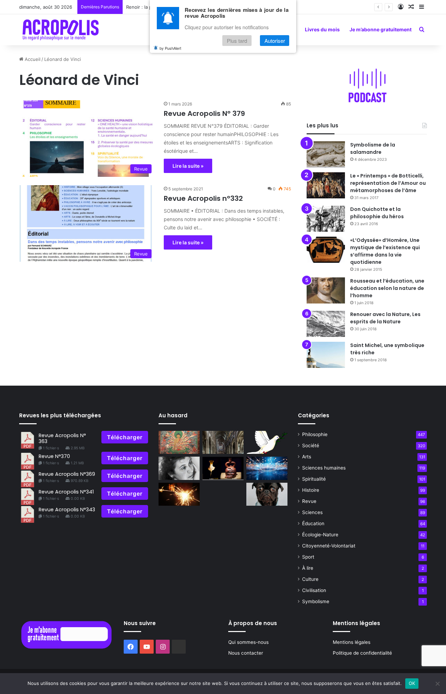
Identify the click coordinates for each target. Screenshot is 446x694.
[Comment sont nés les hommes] (179, 494)
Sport (308, 557)
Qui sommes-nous (248, 642)
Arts (306, 456)
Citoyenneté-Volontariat (328, 546)
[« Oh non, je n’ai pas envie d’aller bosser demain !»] (266, 494)
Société (310, 445)
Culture (310, 579)
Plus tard (237, 40)
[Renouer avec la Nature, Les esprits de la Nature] (326, 324)
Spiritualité (314, 479)
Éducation (313, 523)
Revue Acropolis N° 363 (62, 438)
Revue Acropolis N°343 (67, 509)
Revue (309, 501)
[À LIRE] (266, 468)
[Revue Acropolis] (60, 29)
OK (412, 683)
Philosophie (315, 434)
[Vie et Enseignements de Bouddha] (179, 442)
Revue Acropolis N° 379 (204, 113)
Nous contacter (245, 653)
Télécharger (125, 437)
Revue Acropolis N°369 (67, 474)
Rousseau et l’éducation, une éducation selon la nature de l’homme (387, 288)
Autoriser (274, 40)
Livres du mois (322, 29)
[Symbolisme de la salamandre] (326, 154)
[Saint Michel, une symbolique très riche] (326, 355)
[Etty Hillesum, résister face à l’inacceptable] (179, 468)
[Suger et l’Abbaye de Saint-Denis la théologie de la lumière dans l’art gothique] (223, 442)
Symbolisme (315, 601)
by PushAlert (170, 48)
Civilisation (314, 590)
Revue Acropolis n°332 (203, 198)
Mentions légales (351, 642)
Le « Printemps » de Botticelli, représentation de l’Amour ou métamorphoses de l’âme (388, 183)
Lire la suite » (187, 166)
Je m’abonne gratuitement (380, 29)
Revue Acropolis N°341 (66, 491)
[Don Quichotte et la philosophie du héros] (326, 219)
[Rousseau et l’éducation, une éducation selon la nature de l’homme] (326, 290)
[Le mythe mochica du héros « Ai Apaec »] (223, 468)
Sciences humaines (324, 468)
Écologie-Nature (320, 534)
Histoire (310, 490)
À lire (307, 568)
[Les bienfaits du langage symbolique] (266, 442)
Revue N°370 (54, 456)
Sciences (312, 512)
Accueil (31, 59)
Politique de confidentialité (362, 653)
